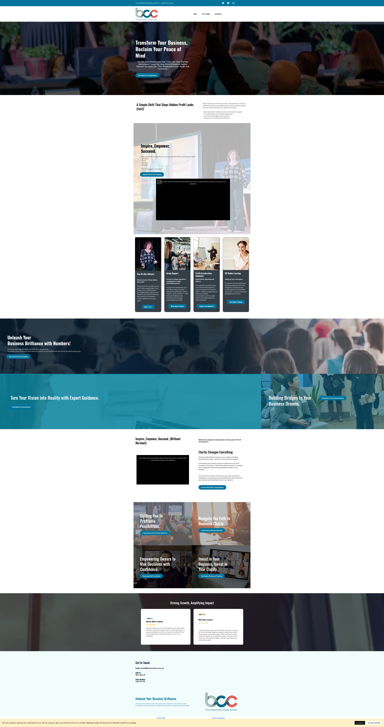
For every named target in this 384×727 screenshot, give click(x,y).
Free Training (206, 14)
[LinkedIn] (228, 3)
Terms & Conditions (218, 718)
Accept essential (374, 723)
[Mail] (233, 3)
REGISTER (164, 3)
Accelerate (218, 14)
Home (195, 14)
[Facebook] (223, 3)
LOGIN (171, 3)
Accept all (360, 723)
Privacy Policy (160, 718)
